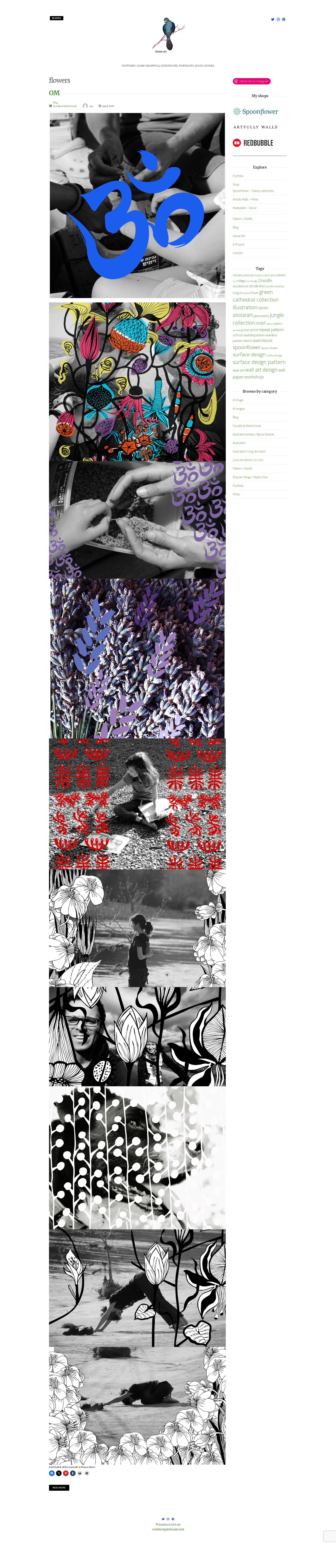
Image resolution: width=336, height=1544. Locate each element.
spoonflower (247, 347)
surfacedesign (274, 355)
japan (257, 316)
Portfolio (238, 176)
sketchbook (262, 340)
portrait (236, 330)
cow (248, 281)
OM (54, 93)
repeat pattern (271, 329)
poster (245, 330)
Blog (55, 102)
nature (269, 323)
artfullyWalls (248, 275)
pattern (277, 323)
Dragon (237, 293)
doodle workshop (275, 286)
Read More (59, 1487)
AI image (238, 400)
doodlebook (240, 286)
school (238, 335)
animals (237, 275)
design (254, 281)
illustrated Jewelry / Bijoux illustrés (253, 434)
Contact (238, 253)
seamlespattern (253, 335)
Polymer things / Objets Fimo (250, 477)
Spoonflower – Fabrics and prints (253, 191)
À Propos (238, 244)
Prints (236, 494)
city (234, 281)
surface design (249, 354)
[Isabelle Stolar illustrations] (168, 62)
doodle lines (257, 286)
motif (260, 323)
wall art (238, 370)
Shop (236, 184)
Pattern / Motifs (242, 219)
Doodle (265, 280)
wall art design (261, 369)
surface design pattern (259, 361)
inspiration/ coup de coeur (249, 451)
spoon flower (269, 348)
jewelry (265, 316)
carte (272, 275)
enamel (246, 293)
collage (240, 281)
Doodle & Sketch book (65, 106)
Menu (57, 18)
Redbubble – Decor (245, 208)
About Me (239, 236)
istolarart (243, 314)
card (265, 275)
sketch (247, 341)
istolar (263, 307)
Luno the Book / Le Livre (248, 460)
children (281, 275)
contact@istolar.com (168, 1529)
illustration (245, 307)
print (254, 329)
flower (255, 293)
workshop (254, 377)
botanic (259, 275)
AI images (239, 409)
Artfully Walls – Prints (245, 199)
